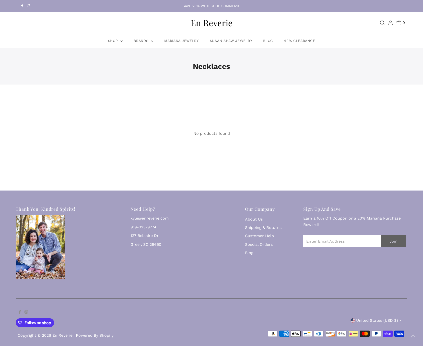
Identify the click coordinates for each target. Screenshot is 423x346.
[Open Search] (382, 23)
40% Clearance (299, 41)
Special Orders (259, 244)
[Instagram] (29, 6)
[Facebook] (22, 6)
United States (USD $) (377, 320)
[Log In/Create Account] (390, 23)
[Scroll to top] (413, 336)
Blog (268, 41)
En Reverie (212, 22)
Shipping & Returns (263, 227)
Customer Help (259, 236)
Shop (113, 41)
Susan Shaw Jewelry (231, 41)
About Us (254, 219)
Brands (142, 41)
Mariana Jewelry (181, 41)
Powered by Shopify (95, 335)
